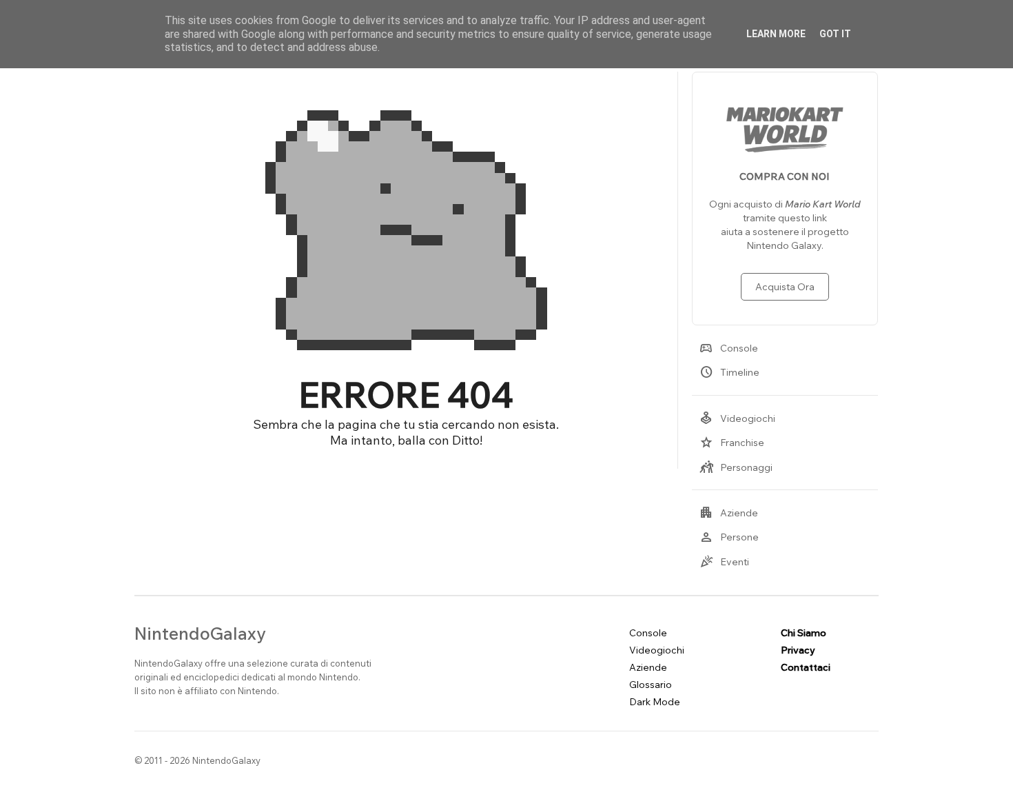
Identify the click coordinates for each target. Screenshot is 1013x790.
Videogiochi (737, 418)
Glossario (650, 684)
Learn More (776, 33)
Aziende (728, 513)
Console (728, 348)
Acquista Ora (785, 287)
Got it (835, 33)
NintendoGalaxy (200, 633)
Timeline (729, 372)
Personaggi (735, 467)
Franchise (731, 442)
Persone (729, 537)
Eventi (724, 562)
